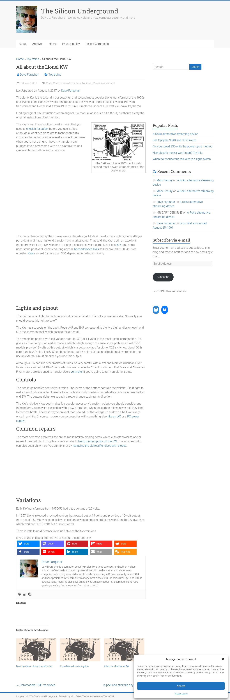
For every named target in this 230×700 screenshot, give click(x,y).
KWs (31, 253)
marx (97, 83)
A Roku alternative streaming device (175, 134)
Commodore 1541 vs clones (35, 685)
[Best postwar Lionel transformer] (36, 649)
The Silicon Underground (79, 11)
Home (52, 44)
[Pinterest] (29, 594)
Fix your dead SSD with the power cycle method (182, 146)
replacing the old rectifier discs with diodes (99, 445)
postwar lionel (108, 83)
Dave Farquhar (29, 74)
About (23, 44)
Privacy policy (181, 693)
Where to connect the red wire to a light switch (182, 159)
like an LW (114, 416)
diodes (77, 83)
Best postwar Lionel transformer (34, 666)
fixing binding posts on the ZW (97, 441)
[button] (223, 659)
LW (93, 83)
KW (83, 83)
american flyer (66, 83)
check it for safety (37, 128)
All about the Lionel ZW (116, 666)
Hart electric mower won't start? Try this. (178, 152)
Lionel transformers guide (74, 666)
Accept (181, 686)
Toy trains (32, 59)
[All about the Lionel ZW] (124, 649)
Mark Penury (164, 180)
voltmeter (77, 371)
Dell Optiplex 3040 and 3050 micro (174, 140)
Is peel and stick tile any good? (124, 685)
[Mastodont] (19, 594)
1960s (56, 83)
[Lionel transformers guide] (80, 649)
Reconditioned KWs (86, 249)
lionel (88, 83)
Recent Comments (97, 44)
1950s (49, 83)
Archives (37, 44)
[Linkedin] (24, 594)
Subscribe (163, 277)
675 (118, 245)
